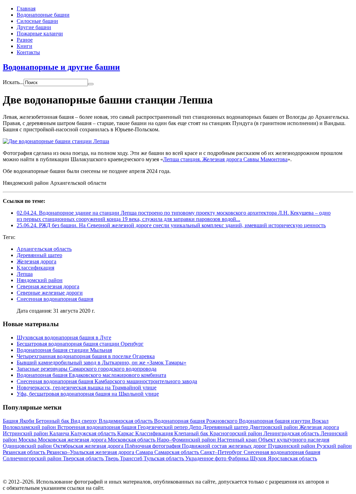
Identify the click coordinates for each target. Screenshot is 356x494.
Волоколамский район (30, 427)
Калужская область (94, 433)
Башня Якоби (19, 421)
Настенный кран (237, 440)
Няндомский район (40, 280)
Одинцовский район (28, 446)
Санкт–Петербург (222, 452)
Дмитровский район (274, 427)
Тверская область (84, 458)
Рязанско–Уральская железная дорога (91, 452)
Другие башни (34, 27)
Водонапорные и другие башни (61, 67)
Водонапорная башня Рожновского (196, 421)
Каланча (60, 433)
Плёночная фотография (153, 446)
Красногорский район (237, 433)
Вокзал (320, 421)
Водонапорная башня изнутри (275, 421)
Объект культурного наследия (293, 440)
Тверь (112, 458)
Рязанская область (25, 452)
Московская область (132, 440)
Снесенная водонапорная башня (55, 299)
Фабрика (239, 458)
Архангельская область (44, 249)
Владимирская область (126, 421)
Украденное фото (206, 458)
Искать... (13, 82)
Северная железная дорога (48, 286)
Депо (196, 427)
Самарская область (177, 452)
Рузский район (334, 446)
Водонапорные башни (43, 15)
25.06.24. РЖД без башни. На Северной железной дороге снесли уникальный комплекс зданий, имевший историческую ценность (171, 225)
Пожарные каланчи (40, 33)
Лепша (25, 274)
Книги (24, 46)
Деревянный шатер (39, 255)
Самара (145, 452)
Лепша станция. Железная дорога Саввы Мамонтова (225, 159)
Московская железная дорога (73, 440)
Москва (28, 440)
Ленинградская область (292, 433)
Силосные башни (37, 21)
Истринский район (26, 433)
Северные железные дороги (50, 293)
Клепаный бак (192, 433)
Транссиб (132, 458)
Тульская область (164, 458)
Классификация (35, 268)
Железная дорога (36, 261)
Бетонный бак (53, 421)
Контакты (28, 52)
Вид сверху (85, 421)
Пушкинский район (292, 446)
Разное (25, 40)
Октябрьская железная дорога (89, 446)
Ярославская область (292, 458)
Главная (26, 8)
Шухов (259, 458)
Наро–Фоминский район (187, 440)
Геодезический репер (163, 427)
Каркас (126, 433)
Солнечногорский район (33, 458)
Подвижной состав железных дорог (225, 446)
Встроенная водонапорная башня (97, 427)
